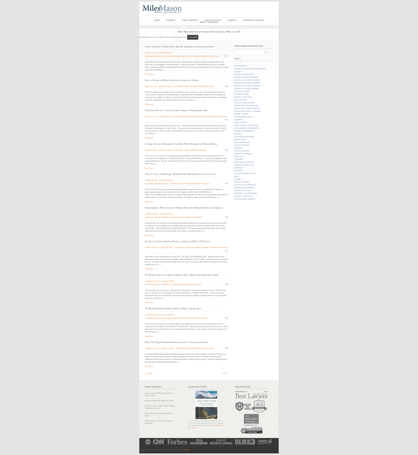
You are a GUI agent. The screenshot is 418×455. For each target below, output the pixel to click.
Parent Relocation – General (247, 111)
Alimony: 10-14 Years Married (247, 80)
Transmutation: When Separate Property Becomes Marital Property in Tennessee (184, 207)
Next (225, 373)
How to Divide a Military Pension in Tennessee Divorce (172, 80)
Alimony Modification (244, 74)
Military (193, 86)
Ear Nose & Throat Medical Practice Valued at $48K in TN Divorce (178, 241)
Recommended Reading (244, 199)
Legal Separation (242, 142)
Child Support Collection (246, 125)
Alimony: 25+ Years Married (246, 88)
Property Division (253, 20)
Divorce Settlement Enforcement (250, 69)
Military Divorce (241, 182)
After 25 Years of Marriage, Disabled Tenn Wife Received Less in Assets (180, 174)
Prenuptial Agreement (244, 188)
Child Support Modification (247, 128)
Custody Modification (244, 103)
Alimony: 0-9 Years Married (246, 77)
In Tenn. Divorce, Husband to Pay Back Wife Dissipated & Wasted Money (181, 143)
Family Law (239, 156)
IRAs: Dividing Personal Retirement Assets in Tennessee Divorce (176, 342)
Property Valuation (209, 56)
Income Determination (244, 131)
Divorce (171, 20)
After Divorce (240, 66)
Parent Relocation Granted (247, 108)
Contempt (238, 159)
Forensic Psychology (244, 165)
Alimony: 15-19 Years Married (247, 83)
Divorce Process (242, 145)
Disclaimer (186, 450)
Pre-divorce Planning (244, 137)
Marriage (238, 168)
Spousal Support (242, 91)
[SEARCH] (265, 52)
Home (157, 20)
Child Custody (213, 20)
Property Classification (180, 184)
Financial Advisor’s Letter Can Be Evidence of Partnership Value (176, 110)
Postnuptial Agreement (245, 185)
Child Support (190, 20)
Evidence (238, 148)
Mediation (238, 171)
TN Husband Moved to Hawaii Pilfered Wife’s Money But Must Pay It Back (181, 274)
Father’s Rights (241, 114)
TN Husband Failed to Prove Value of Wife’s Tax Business (173, 308)
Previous (149, 373)
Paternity (238, 120)
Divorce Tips (240, 139)
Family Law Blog (209, 22)
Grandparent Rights (243, 117)
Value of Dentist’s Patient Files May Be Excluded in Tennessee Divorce (179, 46)
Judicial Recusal (241, 151)
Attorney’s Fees (241, 94)
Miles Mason (166, 53)
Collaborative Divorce (244, 173)
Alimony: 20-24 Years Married (247, 86)
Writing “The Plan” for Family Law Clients (159, 400)
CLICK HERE (192, 37)
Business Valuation (155, 56)
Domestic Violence (242, 154)
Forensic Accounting (184, 56)
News (236, 176)
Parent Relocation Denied (246, 105)
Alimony (233, 20)
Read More (149, 74)
